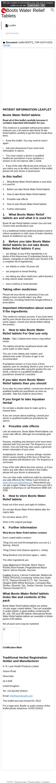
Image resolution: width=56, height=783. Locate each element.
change (6, 45)
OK (42, 5)
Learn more (33, 5)
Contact (45, 782)
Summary (13, 33)
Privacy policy (34, 782)
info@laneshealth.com (21, 696)
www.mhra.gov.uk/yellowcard (17, 482)
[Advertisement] (28, 77)
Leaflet (12, 25)
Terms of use (20, 782)
